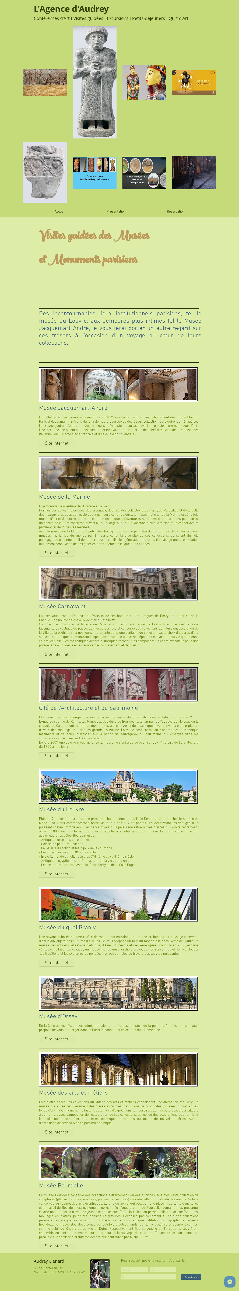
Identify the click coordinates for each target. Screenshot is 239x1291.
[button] (116, 210)
